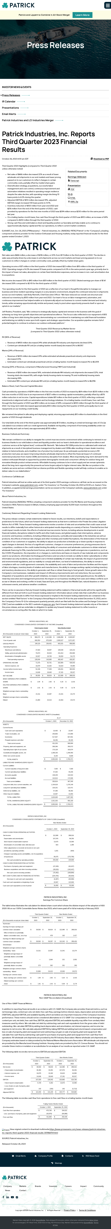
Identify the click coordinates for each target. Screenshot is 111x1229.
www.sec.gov (49, 604)
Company (7, 1186)
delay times (93, 1220)
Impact (83, 1186)
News (7, 1190)
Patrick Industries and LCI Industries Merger (28, 120)
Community (99, 1186)
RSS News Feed (90, 1156)
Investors (53, 1186)
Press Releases (11, 95)
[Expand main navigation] (107, 5)
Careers (68, 1186)
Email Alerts (9, 114)
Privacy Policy (70, 1210)
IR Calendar (8, 101)
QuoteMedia (40, 1220)
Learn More (82, 15)
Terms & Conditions (87, 1210)
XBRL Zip (74, 202)
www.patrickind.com (29, 485)
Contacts (67, 1156)
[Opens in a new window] (29, 246)
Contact (22, 1190)
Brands (38, 1186)
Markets (22, 1186)
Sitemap (56, 1163)
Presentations (10, 107)
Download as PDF (101, 159)
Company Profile (44, 1156)
